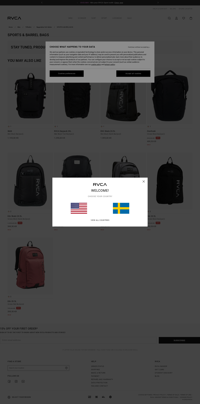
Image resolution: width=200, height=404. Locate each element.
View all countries (100, 220)
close (144, 181)
